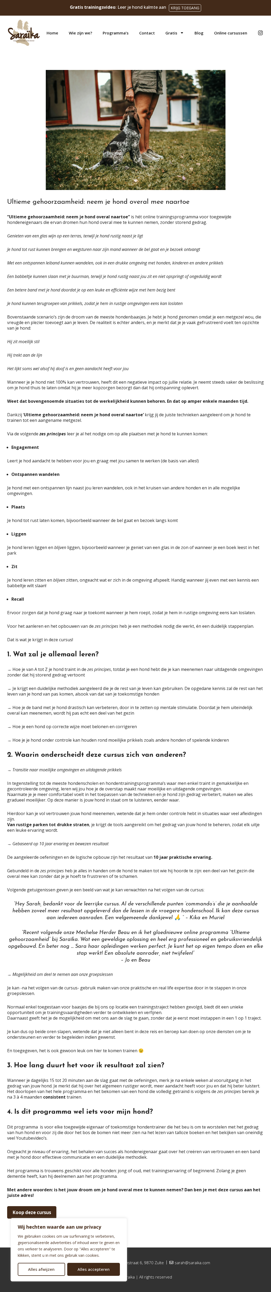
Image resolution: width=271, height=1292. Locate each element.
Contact (147, 33)
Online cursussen (230, 33)
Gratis (171, 33)
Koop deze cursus (31, 1212)
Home (52, 33)
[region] (69, 1249)
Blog (199, 33)
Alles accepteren (94, 1269)
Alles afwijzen (41, 1269)
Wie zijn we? (80, 33)
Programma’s (116, 33)
